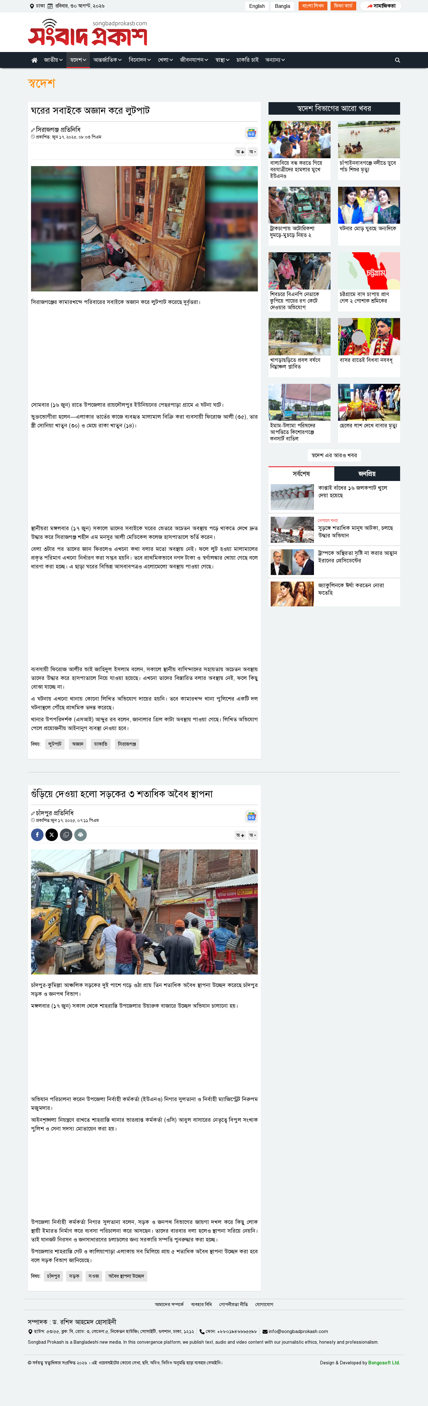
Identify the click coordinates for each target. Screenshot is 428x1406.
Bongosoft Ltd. (384, 1363)
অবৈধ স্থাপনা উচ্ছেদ (126, 1276)
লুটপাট (54, 744)
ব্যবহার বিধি (201, 1304)
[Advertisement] (144, 353)
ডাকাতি (100, 744)
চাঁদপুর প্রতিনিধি (55, 813)
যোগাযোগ (264, 1304)
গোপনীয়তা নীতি (233, 1304)
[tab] (301, 473)
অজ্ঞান (77, 744)
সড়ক (74, 1276)
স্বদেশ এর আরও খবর (334, 455)
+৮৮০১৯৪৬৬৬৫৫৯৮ (237, 1331)
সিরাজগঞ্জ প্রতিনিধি (58, 130)
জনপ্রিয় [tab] (367, 474)
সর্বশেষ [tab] (301, 474)
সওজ (94, 1276)
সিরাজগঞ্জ (127, 744)
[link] (313, 6)
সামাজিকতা (384, 6)
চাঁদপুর (53, 1276)
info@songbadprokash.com (298, 1331)
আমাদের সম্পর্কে (169, 1304)
